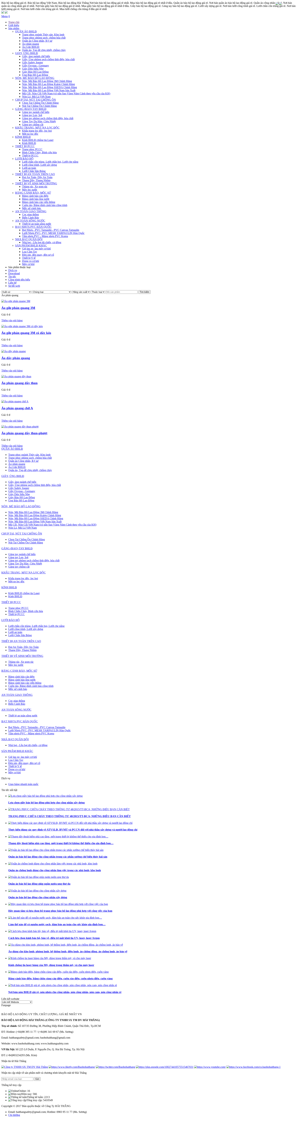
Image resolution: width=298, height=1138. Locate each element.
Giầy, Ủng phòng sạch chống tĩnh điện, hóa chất (48, 59)
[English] (280, 4)
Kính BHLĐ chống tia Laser (37, 140)
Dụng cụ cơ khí (30, 261)
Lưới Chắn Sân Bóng (34, 171)
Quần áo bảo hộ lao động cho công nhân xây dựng (37, 897)
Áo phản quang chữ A (17, 408)
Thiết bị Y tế (29, 257)
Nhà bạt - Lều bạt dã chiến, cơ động (41, 242)
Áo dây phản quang (15, 358)
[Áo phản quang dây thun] (16, 376)
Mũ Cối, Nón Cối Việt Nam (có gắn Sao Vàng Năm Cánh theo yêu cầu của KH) (66, 93)
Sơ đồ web (14, 285)
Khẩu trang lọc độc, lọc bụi (37, 130)
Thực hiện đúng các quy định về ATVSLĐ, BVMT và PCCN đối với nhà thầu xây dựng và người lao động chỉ (72, 829)
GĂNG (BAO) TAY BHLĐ (30, 109)
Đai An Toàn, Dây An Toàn (37, 177)
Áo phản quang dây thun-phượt (24, 433)
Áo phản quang (30, 43)
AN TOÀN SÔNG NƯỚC (30, 220)
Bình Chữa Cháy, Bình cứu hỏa (39, 152)
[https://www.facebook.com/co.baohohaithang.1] (253, 1066)
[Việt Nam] (277, 4)
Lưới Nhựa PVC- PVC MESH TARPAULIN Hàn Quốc (53, 233)
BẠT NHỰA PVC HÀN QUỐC (33, 226)
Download (14, 273)
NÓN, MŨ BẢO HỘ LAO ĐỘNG (34, 78)
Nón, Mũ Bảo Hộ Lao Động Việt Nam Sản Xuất (48, 90)
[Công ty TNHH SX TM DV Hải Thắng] (24, 1066)
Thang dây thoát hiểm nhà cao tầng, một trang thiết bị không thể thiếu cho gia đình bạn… (60, 843)
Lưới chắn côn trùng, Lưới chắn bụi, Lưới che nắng (50, 161)
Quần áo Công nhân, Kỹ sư (37, 40)
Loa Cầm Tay (29, 251)
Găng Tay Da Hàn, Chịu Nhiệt (39, 121)
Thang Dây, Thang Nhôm (36, 180)
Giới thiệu (13, 25)
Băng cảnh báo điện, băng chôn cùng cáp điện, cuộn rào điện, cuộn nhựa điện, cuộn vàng (60, 978)
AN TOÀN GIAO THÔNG (30, 211)
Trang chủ (13, 22)
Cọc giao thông (30, 214)
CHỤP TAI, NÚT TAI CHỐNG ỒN (35, 99)
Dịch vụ (12, 270)
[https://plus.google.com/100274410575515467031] (164, 1066)
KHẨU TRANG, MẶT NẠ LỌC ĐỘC (37, 127)
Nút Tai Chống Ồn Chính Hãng (39, 105)
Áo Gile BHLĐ (30, 46)
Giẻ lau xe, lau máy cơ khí (36, 248)
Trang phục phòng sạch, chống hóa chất (44, 37)
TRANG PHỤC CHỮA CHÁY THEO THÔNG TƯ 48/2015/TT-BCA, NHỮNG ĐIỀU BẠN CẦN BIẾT (69, 816)
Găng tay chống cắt (32, 124)
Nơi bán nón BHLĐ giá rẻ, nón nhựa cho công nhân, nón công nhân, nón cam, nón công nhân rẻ (64, 992)
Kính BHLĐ (29, 143)
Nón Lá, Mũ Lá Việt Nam (36, 96)
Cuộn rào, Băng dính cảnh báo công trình (44, 205)
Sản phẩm (13, 28)
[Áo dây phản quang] (13, 351)
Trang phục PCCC (32, 149)
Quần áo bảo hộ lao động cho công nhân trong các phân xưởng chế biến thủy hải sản (57, 856)
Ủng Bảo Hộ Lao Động (35, 74)
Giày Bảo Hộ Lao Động (35, 71)
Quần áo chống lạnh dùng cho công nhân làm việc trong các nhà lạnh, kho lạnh (54, 870)
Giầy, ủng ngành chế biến (36, 56)
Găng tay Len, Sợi (32, 115)
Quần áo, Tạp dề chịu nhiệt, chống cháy (44, 50)
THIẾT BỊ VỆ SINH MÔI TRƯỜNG (36, 183)
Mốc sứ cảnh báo (31, 208)
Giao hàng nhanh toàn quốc (23, 784)
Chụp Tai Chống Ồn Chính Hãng (40, 102)
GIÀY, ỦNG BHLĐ (26, 53)
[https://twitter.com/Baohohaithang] (115, 1066)
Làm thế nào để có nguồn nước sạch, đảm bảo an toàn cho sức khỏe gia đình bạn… (57, 924)
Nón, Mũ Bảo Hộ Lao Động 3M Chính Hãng (47, 81)
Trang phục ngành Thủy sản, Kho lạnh (43, 34)
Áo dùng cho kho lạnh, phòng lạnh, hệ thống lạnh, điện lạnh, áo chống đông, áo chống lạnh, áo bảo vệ (67, 951)
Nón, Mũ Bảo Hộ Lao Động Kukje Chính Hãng (48, 84)
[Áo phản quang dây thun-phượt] (19, 426)
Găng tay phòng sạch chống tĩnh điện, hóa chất (47, 118)
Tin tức (12, 276)
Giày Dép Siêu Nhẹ (33, 68)
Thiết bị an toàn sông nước (36, 223)
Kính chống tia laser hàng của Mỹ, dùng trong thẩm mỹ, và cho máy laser (51, 965)
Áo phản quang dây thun (19, 383)
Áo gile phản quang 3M (18, 308)
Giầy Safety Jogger (32, 62)
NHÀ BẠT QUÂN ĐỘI (28, 239)
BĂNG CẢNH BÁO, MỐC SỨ (33, 192)
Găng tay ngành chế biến (35, 112)
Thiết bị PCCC (30, 155)
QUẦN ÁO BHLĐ (26, 31)
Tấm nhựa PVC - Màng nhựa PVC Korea (45, 236)
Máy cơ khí (28, 264)
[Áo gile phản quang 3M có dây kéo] (22, 326)
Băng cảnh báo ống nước (35, 198)
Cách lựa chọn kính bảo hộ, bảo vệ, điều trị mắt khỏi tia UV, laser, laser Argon (54, 938)
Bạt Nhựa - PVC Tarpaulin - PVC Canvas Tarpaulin (50, 229)
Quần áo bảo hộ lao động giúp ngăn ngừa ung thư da (39, 883)
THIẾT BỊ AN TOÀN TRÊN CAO (35, 174)
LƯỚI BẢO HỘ (24, 158)
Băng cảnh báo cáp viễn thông (38, 202)
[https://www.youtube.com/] (210, 1066)
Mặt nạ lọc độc (30, 133)
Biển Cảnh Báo (30, 217)
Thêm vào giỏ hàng (12, 320)
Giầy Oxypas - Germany (35, 65)
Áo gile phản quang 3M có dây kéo (26, 333)
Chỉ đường (14, 1115)
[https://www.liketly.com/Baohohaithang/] (72, 1066)
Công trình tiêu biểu (19, 279)
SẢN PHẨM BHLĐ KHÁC (31, 245)
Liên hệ (12, 282)
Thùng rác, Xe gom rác (34, 186)
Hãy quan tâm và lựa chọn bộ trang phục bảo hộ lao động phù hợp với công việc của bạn (60, 910)
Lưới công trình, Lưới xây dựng (39, 164)
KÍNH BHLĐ (23, 136)
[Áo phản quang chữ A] (14, 401)
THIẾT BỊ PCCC (25, 146)
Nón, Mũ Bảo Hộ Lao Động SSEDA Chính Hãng (49, 87)
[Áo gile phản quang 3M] (15, 301)
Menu (4, 16)
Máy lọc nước (29, 189)
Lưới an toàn (29, 167)
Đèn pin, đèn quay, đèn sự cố (38, 254)
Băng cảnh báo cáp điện (35, 195)
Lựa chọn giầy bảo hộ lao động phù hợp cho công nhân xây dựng (46, 802)
